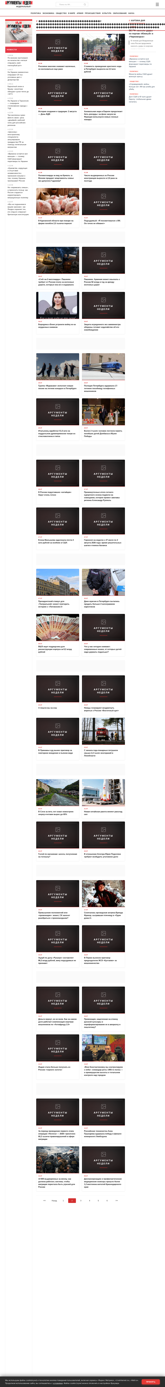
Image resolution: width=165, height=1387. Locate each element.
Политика (36, 13)
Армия (80, 13)
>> (117, 1200)
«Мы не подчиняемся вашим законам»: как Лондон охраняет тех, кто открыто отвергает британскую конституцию (18, 209)
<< (44, 1200)
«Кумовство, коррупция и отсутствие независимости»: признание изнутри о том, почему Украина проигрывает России (17, 174)
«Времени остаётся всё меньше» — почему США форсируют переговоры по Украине (18, 157)
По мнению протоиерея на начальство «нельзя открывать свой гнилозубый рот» (18, 61)
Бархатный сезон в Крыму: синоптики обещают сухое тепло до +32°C (18, 90)
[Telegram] (143, 4)
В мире (71, 13)
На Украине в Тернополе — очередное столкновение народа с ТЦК (18, 104)
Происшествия (93, 13)
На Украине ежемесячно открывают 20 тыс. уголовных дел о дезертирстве (18, 76)
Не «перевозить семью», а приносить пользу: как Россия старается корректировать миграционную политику (18, 192)
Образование (120, 13)
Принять (150, 1382)
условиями (58, 1383)
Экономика (48, 13)
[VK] (150, 4)
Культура (106, 13)
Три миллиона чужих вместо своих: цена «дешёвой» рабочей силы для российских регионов (17, 120)
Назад (54, 1201)
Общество (61, 13)
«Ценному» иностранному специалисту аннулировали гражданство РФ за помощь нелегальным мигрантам (17, 139)
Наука (131, 13)
